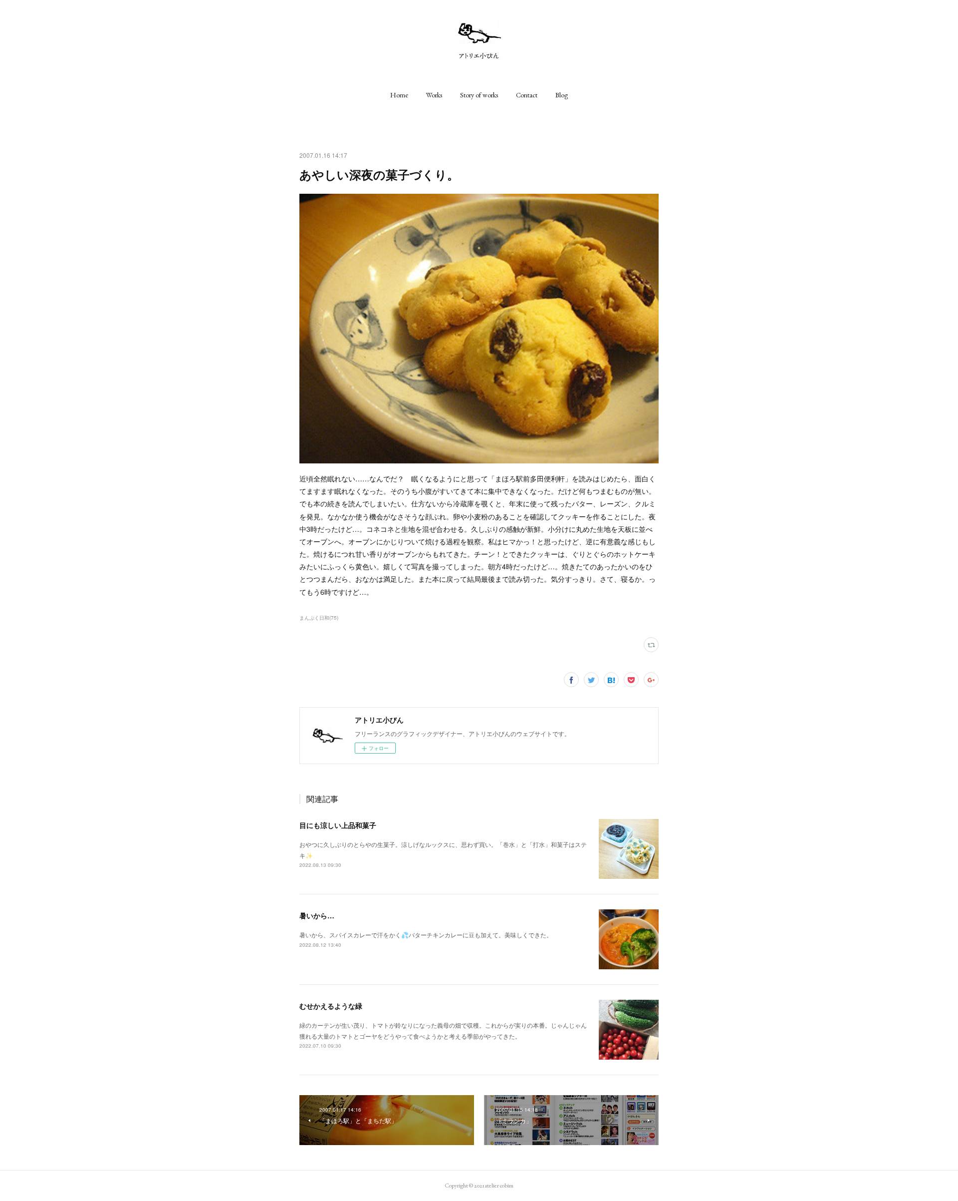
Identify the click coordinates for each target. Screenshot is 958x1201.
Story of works (479, 94)
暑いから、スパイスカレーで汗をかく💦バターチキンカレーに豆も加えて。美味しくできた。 (425, 934)
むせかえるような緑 (330, 1006)
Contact (526, 94)
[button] (399, 95)
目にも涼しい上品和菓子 (337, 825)
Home (399, 94)
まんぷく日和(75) (318, 617)
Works (434, 94)
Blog (561, 94)
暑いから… (316, 915)
